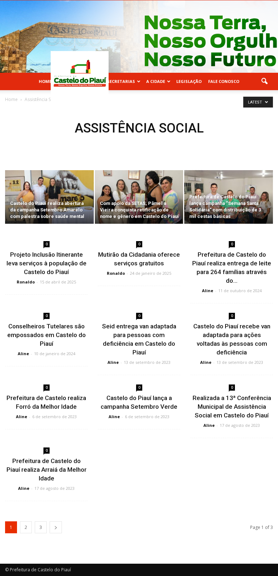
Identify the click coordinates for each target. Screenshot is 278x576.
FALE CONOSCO (223, 81)
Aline (207, 290)
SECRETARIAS (121, 81)
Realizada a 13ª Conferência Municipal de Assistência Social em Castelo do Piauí (232, 406)
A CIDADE (155, 81)
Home (45, 81)
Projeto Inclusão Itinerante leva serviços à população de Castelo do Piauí (47, 263)
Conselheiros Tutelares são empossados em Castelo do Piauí (46, 335)
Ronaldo (26, 282)
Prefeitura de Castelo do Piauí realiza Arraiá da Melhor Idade (47, 469)
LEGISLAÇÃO (189, 81)
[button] (264, 81)
